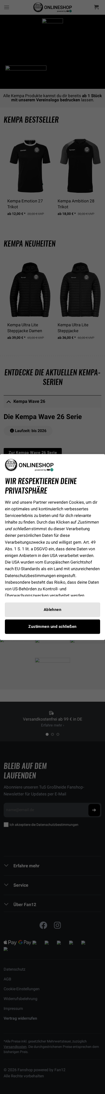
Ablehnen (53, 609)
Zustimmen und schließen (52, 626)
